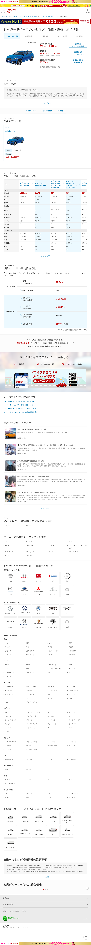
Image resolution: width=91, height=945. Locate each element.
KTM (49, 797)
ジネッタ (29, 720)
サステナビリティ (24, 927)
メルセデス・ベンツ (12, 672)
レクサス (50, 655)
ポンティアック (52, 690)
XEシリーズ (30, 545)
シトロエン (9, 759)
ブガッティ (72, 759)
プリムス (72, 694)
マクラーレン (52, 724)
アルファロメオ (10, 742)
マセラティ (9, 745)
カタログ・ (11, 36)
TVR (6, 712)
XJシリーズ (9, 552)
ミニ (70, 672)
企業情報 (5, 911)
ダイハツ (8, 651)
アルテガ (8, 676)
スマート (72, 665)
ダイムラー (72, 712)
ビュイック (9, 690)
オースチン (72, 724)
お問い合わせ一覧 (14, 927)
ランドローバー (31, 716)
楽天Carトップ (6, 17)
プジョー (29, 759)
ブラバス (50, 672)
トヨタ (7, 643)
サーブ (7, 769)
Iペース (28, 526)
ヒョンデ (8, 780)
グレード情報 (47, 111)
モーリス (8, 728)
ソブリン (8, 556)
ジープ (28, 698)
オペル (28, 669)
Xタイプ (50, 552)
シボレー (72, 686)
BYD (6, 794)
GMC (70, 698)
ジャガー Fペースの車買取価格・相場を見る (19, 401)
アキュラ (72, 655)
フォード (29, 690)
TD (48, 794)
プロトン (29, 794)
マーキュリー (73, 690)
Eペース (8, 526)
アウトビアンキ (31, 742)
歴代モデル (32, 111)
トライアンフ (31, 728)
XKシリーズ (30, 552)
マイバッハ (30, 672)
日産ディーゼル (52, 651)
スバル (49, 647)
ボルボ (28, 769)
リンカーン (9, 694)
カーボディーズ (74, 720)
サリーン (50, 694)
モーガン (8, 724)
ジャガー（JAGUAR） (47, 17)
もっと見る (44, 256)
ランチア (29, 745)
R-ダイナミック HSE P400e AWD (40, 184)
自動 (79, 36)
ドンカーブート (74, 794)
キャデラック (9, 686)
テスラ (7, 698)
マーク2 (29, 556)
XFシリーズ (51, 545)
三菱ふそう (9, 655)
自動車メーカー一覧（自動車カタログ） (25, 17)
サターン (50, 686)
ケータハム (51, 720)
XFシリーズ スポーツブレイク (78, 547)
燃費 (61, 111)
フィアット (51, 742)
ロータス (50, 716)
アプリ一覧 (5, 927)
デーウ (28, 780)
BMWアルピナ (52, 665)
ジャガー (50, 712)
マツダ (7, 647)
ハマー (7, 702)
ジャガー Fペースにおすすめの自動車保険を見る (21, 412)
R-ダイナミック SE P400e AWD (24, 184)
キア (49, 780)
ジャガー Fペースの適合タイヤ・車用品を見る (20, 408)
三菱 (70, 643)
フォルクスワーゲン (54, 669)
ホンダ (49, 643)
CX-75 (7, 542)
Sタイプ (8, 545)
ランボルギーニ (52, 745)
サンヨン (72, 780)
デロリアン (30, 694)
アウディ (8, 669)
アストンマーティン (33, 712)
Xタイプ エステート (76, 552)
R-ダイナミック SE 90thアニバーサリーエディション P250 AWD (71, 184)
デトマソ (72, 745)
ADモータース (10, 783)
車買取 (28, 36)
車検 (45, 36)
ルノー (49, 759)
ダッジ (49, 698)
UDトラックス (31, 655)
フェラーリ (72, 742)
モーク (7, 732)
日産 (27, 643)
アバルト (8, 749)
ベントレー (9, 716)
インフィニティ (31, 702)
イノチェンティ (31, 749)
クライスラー (31, 686)
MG (48, 728)
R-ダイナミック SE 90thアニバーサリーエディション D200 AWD (56, 184)
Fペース (7, 127)
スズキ (71, 647)
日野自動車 (72, 651)
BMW (28, 665)
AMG (7, 665)
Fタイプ (50, 542)
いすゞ (28, 647)
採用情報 (24, 911)
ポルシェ (72, 669)
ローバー (72, 716)
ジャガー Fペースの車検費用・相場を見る (18, 405)
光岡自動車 (30, 651)
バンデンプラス (31, 724)
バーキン (8, 797)
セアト (28, 797)
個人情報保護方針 (14, 911)
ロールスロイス (10, 720)
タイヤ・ (62, 36)
